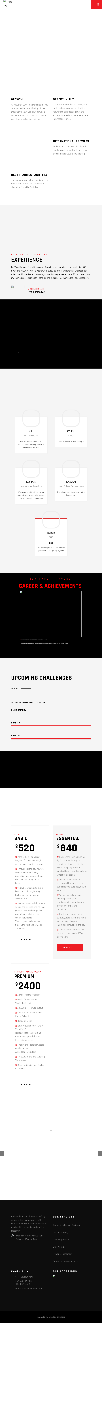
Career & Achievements (50, 586)
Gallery (14, 214)
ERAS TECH (61, 1317)
